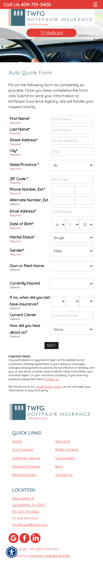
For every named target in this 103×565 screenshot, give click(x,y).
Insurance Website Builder (49, 556)
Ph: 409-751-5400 (25, 511)
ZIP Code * (19, 178)
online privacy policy (49, 386)
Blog (59, 466)
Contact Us (63, 475)
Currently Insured (25, 283)
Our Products (22, 449)
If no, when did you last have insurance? (30, 301)
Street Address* (24, 140)
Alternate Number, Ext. (29, 200)
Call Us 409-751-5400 (27, 4)
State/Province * (24, 164)
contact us (52, 379)
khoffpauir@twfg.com (30, 525)
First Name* (20, 118)
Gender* (17, 250)
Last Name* (20, 129)
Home (17, 441)
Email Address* (23, 211)
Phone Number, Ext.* (27, 189)
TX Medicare (51, 32)
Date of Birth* (22, 223)
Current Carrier (23, 314)
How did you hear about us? (25, 329)
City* (14, 150)
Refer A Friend (66, 449)
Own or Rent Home (27, 265)
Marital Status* (22, 237)
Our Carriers (65, 458)
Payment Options (26, 466)
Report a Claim (24, 475)
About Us (62, 441)
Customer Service (26, 458)
